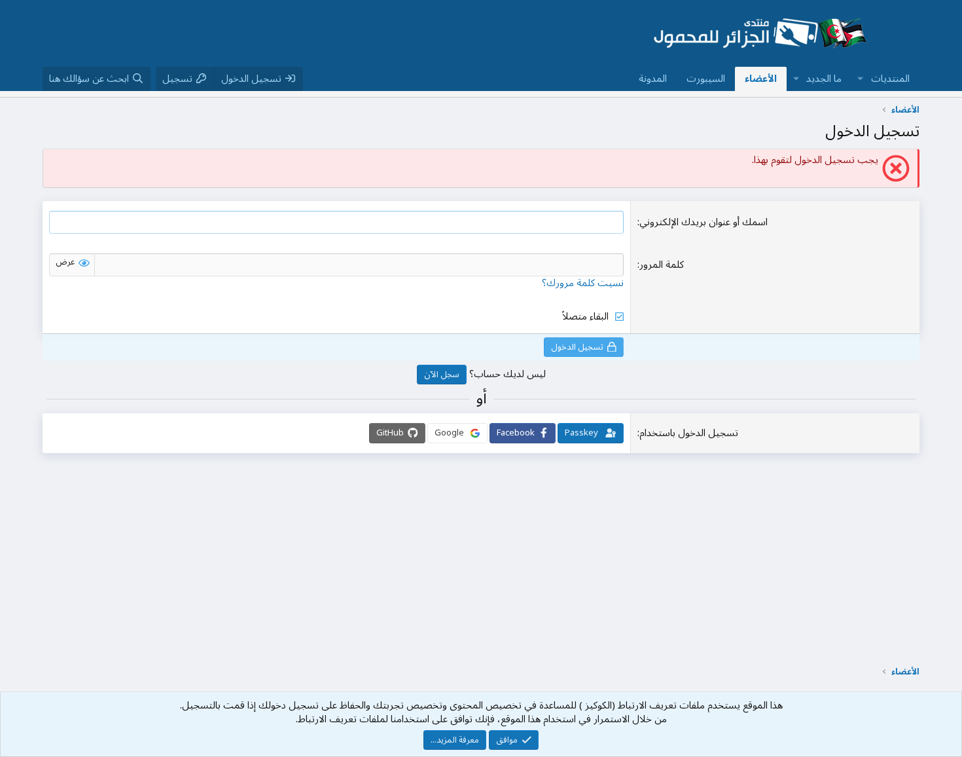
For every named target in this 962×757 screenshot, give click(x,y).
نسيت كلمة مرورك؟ (583, 282)
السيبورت (705, 78)
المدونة (653, 78)
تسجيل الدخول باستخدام (688, 432)
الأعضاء (761, 78)
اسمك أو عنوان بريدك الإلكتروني (703, 222)
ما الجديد (824, 78)
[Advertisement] (333, 33)
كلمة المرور (661, 264)
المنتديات (890, 78)
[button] (860, 79)
